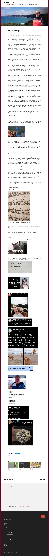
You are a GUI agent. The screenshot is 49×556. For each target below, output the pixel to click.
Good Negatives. (6, 524)
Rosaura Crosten (7, 537)
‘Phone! (11, 532)
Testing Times (20, 468)
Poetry (6, 545)
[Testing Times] (24, 465)
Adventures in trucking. (14, 537)
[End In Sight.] (13, 465)
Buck (9, 33)
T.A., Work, (6, 547)
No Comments (18, 33)
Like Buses (5, 527)
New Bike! (5, 521)
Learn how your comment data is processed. (24, 506)
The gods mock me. (10, 534)
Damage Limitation (32, 468)
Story (6, 546)
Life (5, 544)
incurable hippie (7, 539)
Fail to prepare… (12, 539)
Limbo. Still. (6, 523)
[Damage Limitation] (35, 465)
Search (5, 514)
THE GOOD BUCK (9, 3)
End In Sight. (9, 468)
